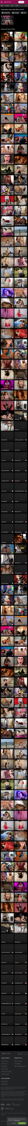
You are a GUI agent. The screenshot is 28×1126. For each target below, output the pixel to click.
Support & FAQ (4, 1081)
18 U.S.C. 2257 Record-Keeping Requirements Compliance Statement (13, 1114)
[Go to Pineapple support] (2, 1108)
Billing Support (4, 1084)
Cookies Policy (4, 1069)
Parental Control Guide (6, 1071)
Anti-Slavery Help (5, 1074)
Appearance (7, 12)
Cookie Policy (17, 1120)
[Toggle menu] (1, 2)
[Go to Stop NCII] (9, 1108)
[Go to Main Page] (8, 2)
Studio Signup (17, 1063)
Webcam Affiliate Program (20, 1066)
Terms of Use (4, 1063)
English (21, 1053)
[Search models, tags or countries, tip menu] (26, 5)
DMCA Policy (4, 1066)
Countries (16, 12)
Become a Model (18, 1061)
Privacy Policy (4, 1061)
